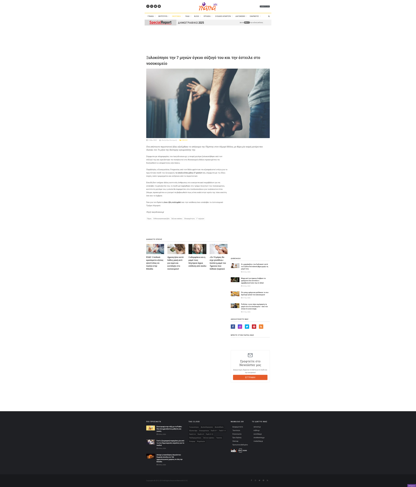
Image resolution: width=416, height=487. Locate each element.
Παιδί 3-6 (192, 434)
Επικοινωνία (236, 434)
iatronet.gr (257, 427)
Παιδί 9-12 (209, 434)
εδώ (246, 22)
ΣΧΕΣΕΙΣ (185, 140)
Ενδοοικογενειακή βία (161, 219)
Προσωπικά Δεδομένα (240, 445)
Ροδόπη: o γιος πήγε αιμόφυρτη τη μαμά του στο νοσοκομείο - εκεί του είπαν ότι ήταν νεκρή (254, 306)
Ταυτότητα (236, 430)
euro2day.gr (258, 434)
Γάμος (149, 219)
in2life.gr (257, 430)
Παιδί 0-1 (214, 431)
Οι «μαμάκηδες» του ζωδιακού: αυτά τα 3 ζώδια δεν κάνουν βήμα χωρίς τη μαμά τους (254, 266)
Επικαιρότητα (189, 219)
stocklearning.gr (259, 437)
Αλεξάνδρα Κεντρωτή (169, 140)
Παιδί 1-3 (222, 431)
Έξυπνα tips (193, 431)
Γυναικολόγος (194, 427)
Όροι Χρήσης (237, 437)
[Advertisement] (187, 296)
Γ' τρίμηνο (200, 219)
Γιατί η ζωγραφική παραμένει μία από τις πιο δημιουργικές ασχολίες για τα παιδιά (170, 443)
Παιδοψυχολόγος (195, 438)
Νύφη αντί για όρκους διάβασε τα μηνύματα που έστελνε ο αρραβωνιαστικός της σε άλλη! (253, 280)
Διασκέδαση (219, 427)
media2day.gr (258, 441)
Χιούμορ (192, 441)
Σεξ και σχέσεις (176, 219)
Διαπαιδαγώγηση (207, 427)
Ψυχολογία (201, 441)
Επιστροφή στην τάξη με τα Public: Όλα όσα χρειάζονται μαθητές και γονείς (169, 429)
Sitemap (235, 441)
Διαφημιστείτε (237, 427)
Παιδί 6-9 (201, 434)
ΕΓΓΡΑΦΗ (250, 377)
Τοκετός (219, 438)
